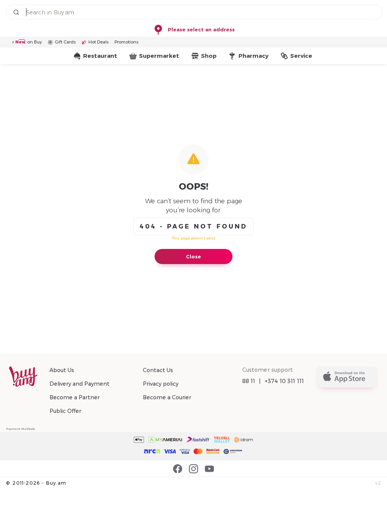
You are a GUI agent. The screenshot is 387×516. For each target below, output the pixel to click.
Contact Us (158, 370)
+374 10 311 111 (284, 381)
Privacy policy (160, 383)
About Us (62, 370)
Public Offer (65, 411)
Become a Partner (75, 397)
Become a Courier (167, 397)
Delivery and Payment (80, 383)
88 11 (248, 381)
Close (193, 256)
